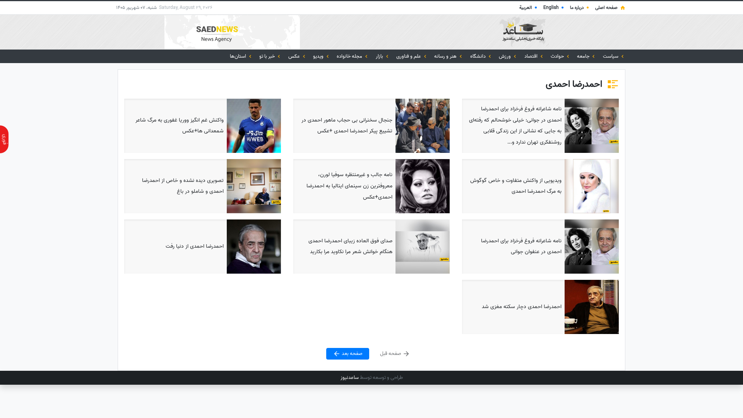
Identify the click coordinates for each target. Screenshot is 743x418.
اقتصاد (531, 56)
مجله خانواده (350, 56)
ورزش (505, 56)
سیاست (611, 56)
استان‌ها (238, 56)
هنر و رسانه (446, 56)
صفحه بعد (352, 354)
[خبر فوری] (4, 139)
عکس (294, 56)
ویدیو (319, 56)
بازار (380, 56)
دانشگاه (478, 56)
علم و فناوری (409, 56)
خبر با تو (267, 56)
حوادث (558, 56)
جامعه (584, 56)
